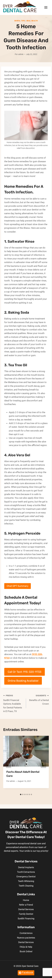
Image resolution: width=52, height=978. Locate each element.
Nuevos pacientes (26, 937)
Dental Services (26, 909)
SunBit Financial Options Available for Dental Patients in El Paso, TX (12, 703)
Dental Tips (19, 21)
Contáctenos (26, 933)
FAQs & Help (26, 946)
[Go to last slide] (8, 764)
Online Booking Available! (23, 680)
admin (20, 54)
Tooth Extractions (26, 872)
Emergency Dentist (26, 876)
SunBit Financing (26, 918)
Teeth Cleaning (26, 885)
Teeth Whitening (26, 881)
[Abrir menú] (46, 7)
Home (26, 900)
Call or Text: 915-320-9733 (24, 671)
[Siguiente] (43, 764)
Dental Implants (26, 867)
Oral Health (32, 21)
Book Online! (26, 951)
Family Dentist (26, 914)
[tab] (20, 794)
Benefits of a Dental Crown (39, 699)
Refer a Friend (26, 904)
